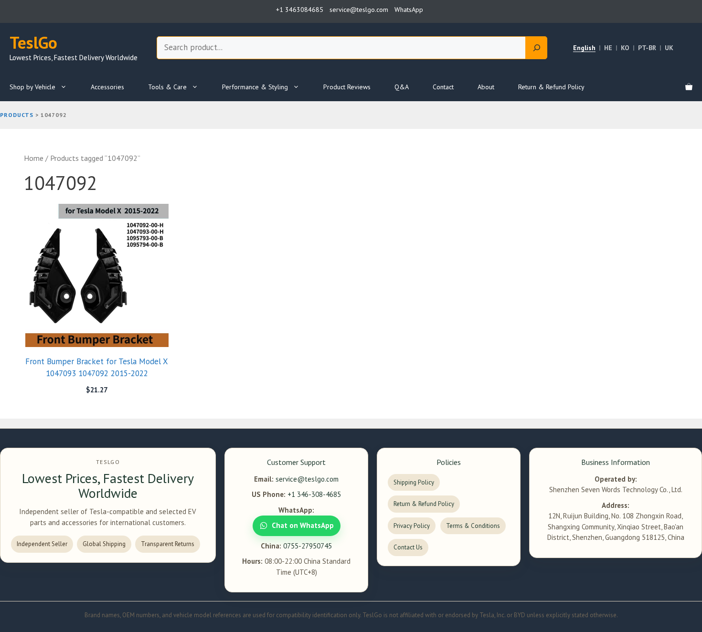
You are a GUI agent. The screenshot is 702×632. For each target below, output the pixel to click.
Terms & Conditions (473, 526)
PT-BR (647, 47)
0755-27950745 (307, 545)
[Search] (536, 47)
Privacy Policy (412, 526)
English (584, 47)
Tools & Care (167, 87)
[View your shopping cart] (689, 87)
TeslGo (33, 42)
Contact (443, 87)
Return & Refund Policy (551, 87)
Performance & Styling (255, 87)
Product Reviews (347, 87)
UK (669, 47)
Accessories (107, 87)
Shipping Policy (414, 482)
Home (33, 158)
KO (625, 47)
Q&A (401, 87)
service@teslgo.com (307, 479)
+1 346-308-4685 (314, 494)
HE (608, 47)
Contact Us (408, 547)
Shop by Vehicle (32, 87)
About (486, 87)
